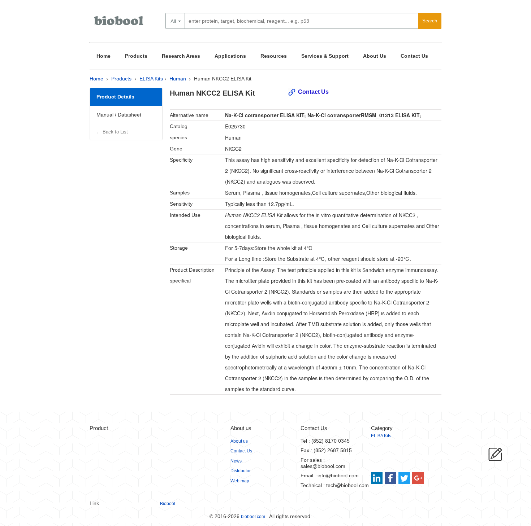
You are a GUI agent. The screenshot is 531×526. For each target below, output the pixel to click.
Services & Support (325, 56)
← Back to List (112, 132)
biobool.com (253, 516)
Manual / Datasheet (118, 115)
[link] (377, 478)
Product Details (115, 97)
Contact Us (414, 56)
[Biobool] (119, 23)
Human (177, 79)
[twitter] (404, 478)
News (236, 461)
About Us (374, 56)
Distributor (240, 470)
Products (136, 56)
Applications (230, 56)
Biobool (167, 503)
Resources (273, 56)
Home (103, 56)
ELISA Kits (151, 79)
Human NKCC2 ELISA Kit (222, 79)
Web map (239, 480)
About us (239, 441)
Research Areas (181, 56)
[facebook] (391, 478)
